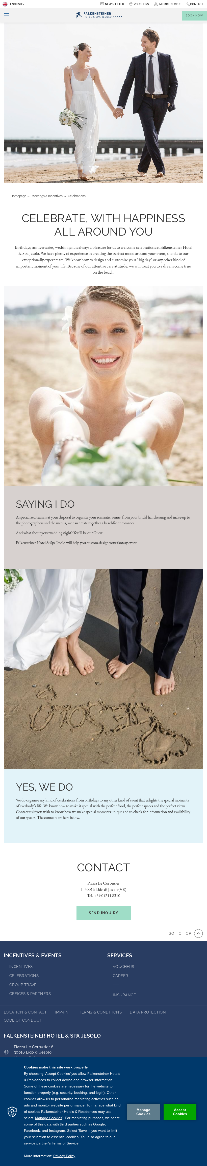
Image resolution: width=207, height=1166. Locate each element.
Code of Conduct (23, 1020)
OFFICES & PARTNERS (30, 993)
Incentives (21, 966)
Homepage (18, 196)
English (16, 4)
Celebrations (77, 196)
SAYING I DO (45, 504)
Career (120, 975)
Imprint (63, 1012)
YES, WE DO (44, 787)
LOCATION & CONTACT (25, 1012)
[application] (103, 1111)
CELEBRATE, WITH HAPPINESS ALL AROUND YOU (103, 225)
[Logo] (99, 16)
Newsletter (114, 4)
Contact (196, 4)
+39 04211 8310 (107, 895)
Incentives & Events (32, 955)
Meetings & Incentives (47, 196)
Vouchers (141, 4)
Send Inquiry (103, 913)
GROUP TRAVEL (24, 985)
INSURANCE (124, 995)
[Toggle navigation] (4, 15)
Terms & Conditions (100, 1012)
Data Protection (148, 1012)
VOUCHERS (123, 966)
